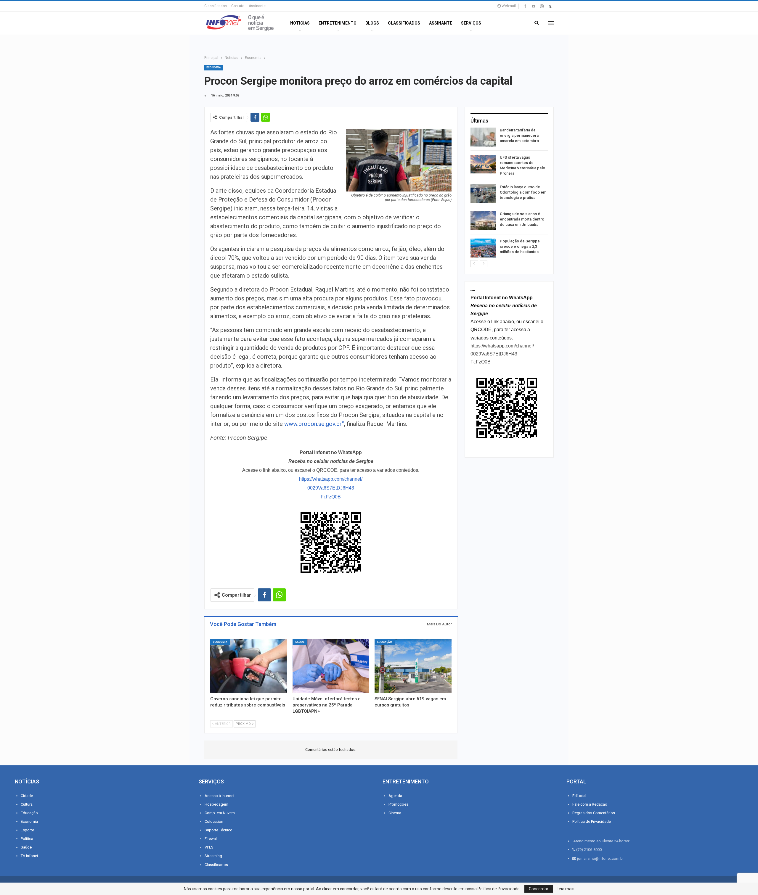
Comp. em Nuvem (220, 813)
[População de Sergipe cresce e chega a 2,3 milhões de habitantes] (483, 248)
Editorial (579, 795)
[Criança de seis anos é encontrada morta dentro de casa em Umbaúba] (483, 220)
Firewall (211, 838)
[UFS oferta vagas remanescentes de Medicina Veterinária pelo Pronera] (483, 164)
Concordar (538, 888)
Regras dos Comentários (593, 813)
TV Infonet (29, 856)
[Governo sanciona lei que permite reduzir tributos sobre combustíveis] (248, 666)
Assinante (257, 6)
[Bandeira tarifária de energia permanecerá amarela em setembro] (483, 137)
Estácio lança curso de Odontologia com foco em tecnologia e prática (523, 192)
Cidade (27, 795)
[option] (509, 194)
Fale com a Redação (589, 804)
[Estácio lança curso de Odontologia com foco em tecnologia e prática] (483, 193)
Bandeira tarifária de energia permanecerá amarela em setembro (519, 135)
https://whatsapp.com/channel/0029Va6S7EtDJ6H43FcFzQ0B (330, 488)
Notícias (300, 23)
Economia (213, 67)
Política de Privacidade (591, 821)
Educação (384, 641)
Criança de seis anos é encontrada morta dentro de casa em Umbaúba (522, 219)
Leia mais (565, 889)
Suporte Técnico (218, 830)
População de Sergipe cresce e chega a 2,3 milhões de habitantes (520, 246)
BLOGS (372, 23)
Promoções (398, 804)
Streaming (213, 856)
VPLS (209, 847)
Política (27, 838)
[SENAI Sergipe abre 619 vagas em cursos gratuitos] (413, 666)
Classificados (215, 6)
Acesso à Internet (220, 795)
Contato (237, 6)
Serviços (471, 23)
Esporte (27, 830)
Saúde (299, 641)
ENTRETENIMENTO (337, 23)
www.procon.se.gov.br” (314, 423)
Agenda (395, 795)
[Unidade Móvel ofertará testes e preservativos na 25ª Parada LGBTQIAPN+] (331, 666)
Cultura (27, 804)
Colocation (214, 821)
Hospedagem (216, 804)
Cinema (394, 813)
